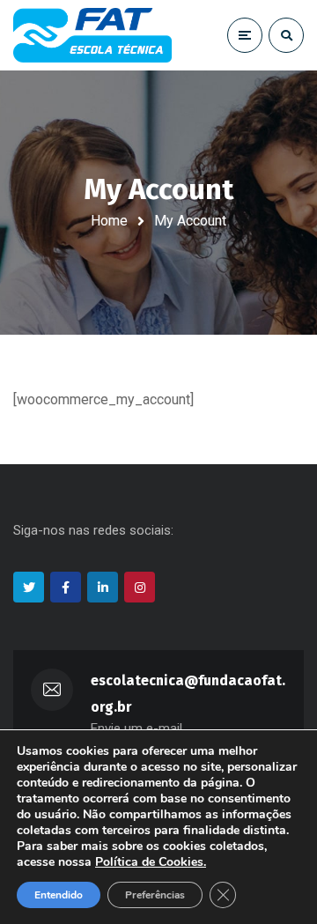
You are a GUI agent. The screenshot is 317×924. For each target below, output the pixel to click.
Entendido (58, 895)
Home (109, 220)
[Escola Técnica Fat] (92, 35)
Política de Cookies (149, 862)
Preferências (155, 895)
